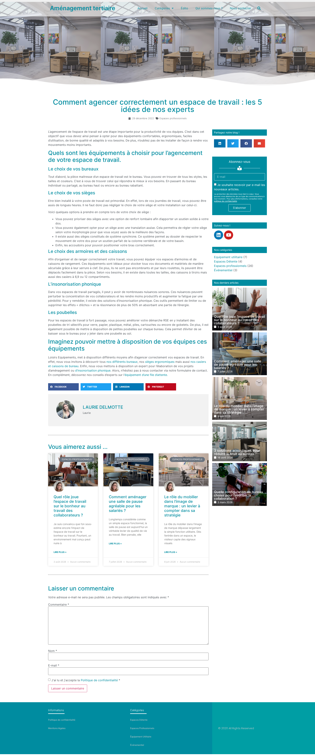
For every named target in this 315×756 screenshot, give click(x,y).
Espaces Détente (225, 261)
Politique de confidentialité (99, 680)
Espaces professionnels (173, 118)
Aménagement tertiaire (82, 8)
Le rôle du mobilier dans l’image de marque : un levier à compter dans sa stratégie (182, 506)
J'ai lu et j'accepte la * (85, 680)
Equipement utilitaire (228, 257)
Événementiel (223, 270)
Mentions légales (56, 728)
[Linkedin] (218, 235)
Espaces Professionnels (142, 728)
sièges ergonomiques (160, 362)
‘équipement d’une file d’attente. (146, 375)
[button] (259, 8)
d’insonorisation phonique (92, 370)
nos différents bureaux (122, 362)
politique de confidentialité (225, 201)
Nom (52, 650)
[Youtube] (228, 235)
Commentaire (58, 604)
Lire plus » (60, 552)
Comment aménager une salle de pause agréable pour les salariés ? (127, 504)
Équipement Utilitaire (140, 736)
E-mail (53, 665)
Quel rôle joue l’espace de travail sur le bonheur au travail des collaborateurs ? (70, 506)
